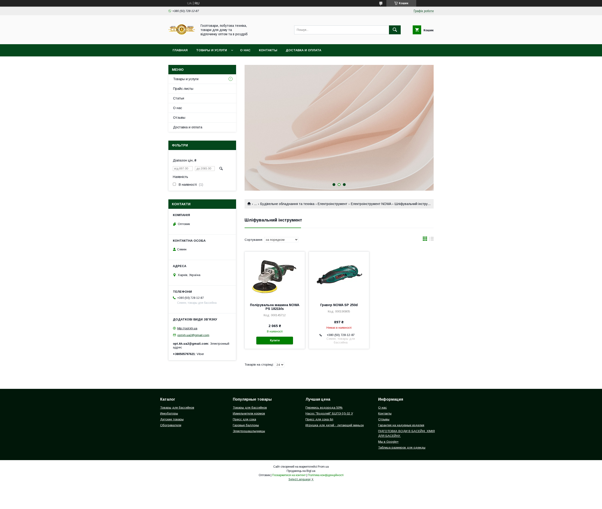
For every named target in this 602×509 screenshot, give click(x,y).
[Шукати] (395, 29)
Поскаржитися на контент (289, 475)
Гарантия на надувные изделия (401, 425)
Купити (275, 340)
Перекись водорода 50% (324, 407)
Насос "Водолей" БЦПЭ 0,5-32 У (329, 413)
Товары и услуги (211, 50)
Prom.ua (323, 466)
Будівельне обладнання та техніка (287, 204)
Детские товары (172, 419)
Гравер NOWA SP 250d (339, 305)
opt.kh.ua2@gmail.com (193, 335)
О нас (245, 50)
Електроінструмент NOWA (371, 204)
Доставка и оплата (303, 50)
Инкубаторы (169, 413)
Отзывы (179, 117)
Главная (180, 50)
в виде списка (431, 240)
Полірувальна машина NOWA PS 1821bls (274, 307)
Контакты (268, 50)
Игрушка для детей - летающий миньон (334, 425)
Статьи (178, 98)
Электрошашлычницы (249, 431)
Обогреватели (170, 425)
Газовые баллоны (246, 425)
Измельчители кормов (249, 413)
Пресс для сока (244, 419)
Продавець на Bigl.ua (301, 471)
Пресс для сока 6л (319, 419)
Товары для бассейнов (177, 407)
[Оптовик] (181, 38)
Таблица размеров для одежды (401, 447)
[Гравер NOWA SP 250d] (339, 275)
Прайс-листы (183, 89)
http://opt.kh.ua (187, 328)
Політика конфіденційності (326, 475)
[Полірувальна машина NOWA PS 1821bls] (275, 275)
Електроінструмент (332, 204)
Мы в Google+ (388, 441)
